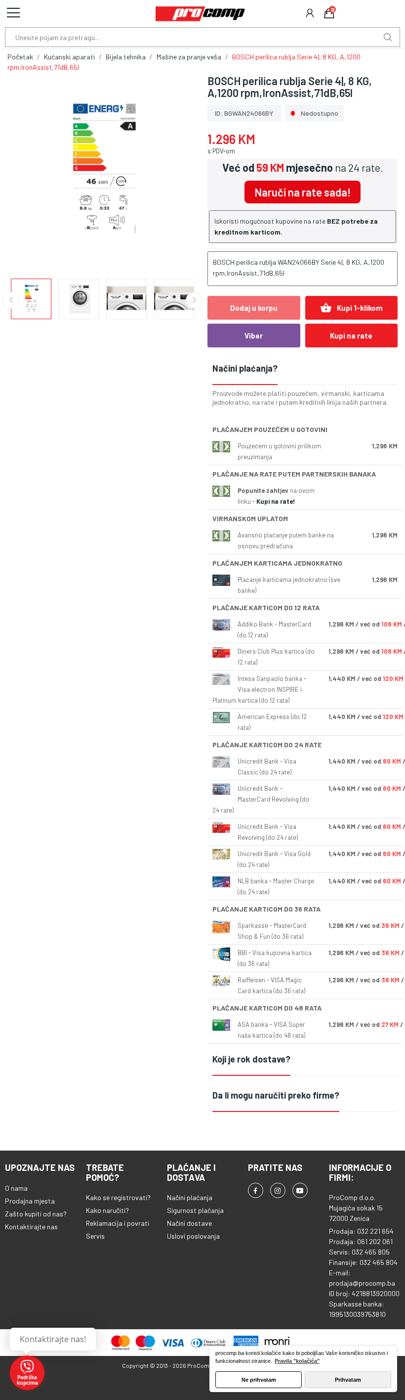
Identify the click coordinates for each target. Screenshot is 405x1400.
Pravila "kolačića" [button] (297, 1361)
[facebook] (255, 1190)
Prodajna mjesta (30, 1201)
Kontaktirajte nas (31, 1226)
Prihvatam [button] (348, 1380)
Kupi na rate (351, 335)
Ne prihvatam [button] (259, 1380)
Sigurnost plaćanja (195, 1210)
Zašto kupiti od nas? (36, 1213)
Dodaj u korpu (254, 307)
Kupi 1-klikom (351, 308)
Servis (95, 1236)
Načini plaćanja (189, 1197)
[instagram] (277, 1190)
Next (174, 171)
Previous (30, 171)
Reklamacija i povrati (117, 1223)
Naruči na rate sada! (302, 192)
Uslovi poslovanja (193, 1236)
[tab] (305, 369)
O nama (16, 1188)
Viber (253, 335)
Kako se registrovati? (118, 1197)
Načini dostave (189, 1223)
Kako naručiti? (107, 1210)
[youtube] (300, 1190)
